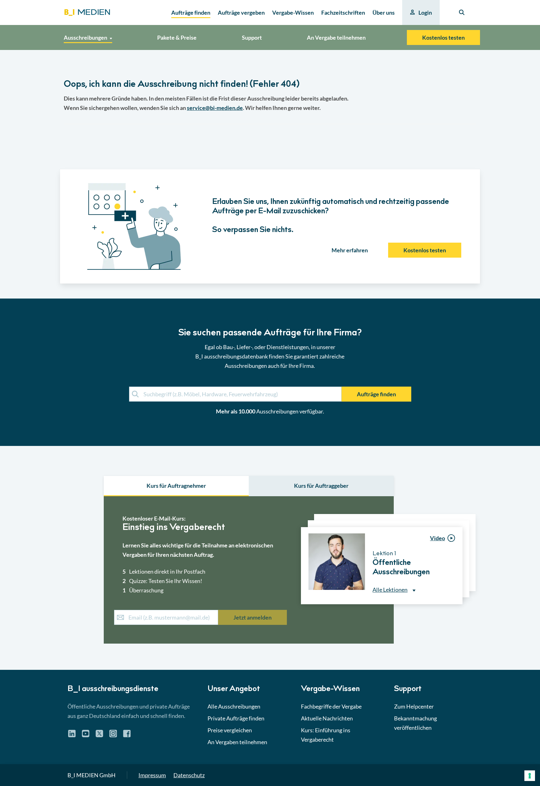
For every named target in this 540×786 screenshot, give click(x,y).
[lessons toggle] (457, 617)
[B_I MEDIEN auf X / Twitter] (99, 735)
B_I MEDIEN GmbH (92, 775)
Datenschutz (189, 775)
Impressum (152, 775)
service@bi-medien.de (215, 107)
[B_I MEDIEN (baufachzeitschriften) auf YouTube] (85, 735)
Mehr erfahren (350, 250)
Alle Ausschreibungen (234, 706)
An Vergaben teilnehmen (237, 742)
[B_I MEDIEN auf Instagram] (113, 735)
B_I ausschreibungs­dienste (113, 689)
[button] (270, 360)
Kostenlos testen (443, 37)
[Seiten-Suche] (461, 12)
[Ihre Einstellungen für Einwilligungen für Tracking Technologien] (529, 775)
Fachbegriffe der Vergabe (331, 706)
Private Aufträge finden (236, 718)
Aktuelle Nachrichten (327, 718)
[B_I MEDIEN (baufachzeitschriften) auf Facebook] (126, 735)
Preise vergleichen (230, 730)
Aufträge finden (376, 394)
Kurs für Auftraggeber (321, 485)
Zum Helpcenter (414, 706)
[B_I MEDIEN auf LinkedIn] (72, 735)
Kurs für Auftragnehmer (176, 485)
